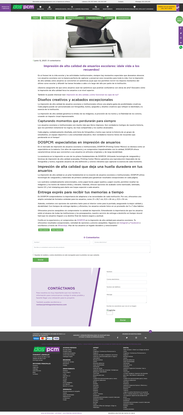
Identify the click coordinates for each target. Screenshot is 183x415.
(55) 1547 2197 (102, 1)
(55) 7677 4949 (92, 1)
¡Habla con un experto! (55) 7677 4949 (166, 7)
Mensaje (109, 294)
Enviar (40, 260)
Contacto (120, 1)
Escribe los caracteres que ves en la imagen (121, 306)
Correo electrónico (113, 279)
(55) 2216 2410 (146, 1)
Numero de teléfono (113, 287)
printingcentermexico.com (47, 1)
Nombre (109, 271)
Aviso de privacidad (47, 413)
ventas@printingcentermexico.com (51, 305)
